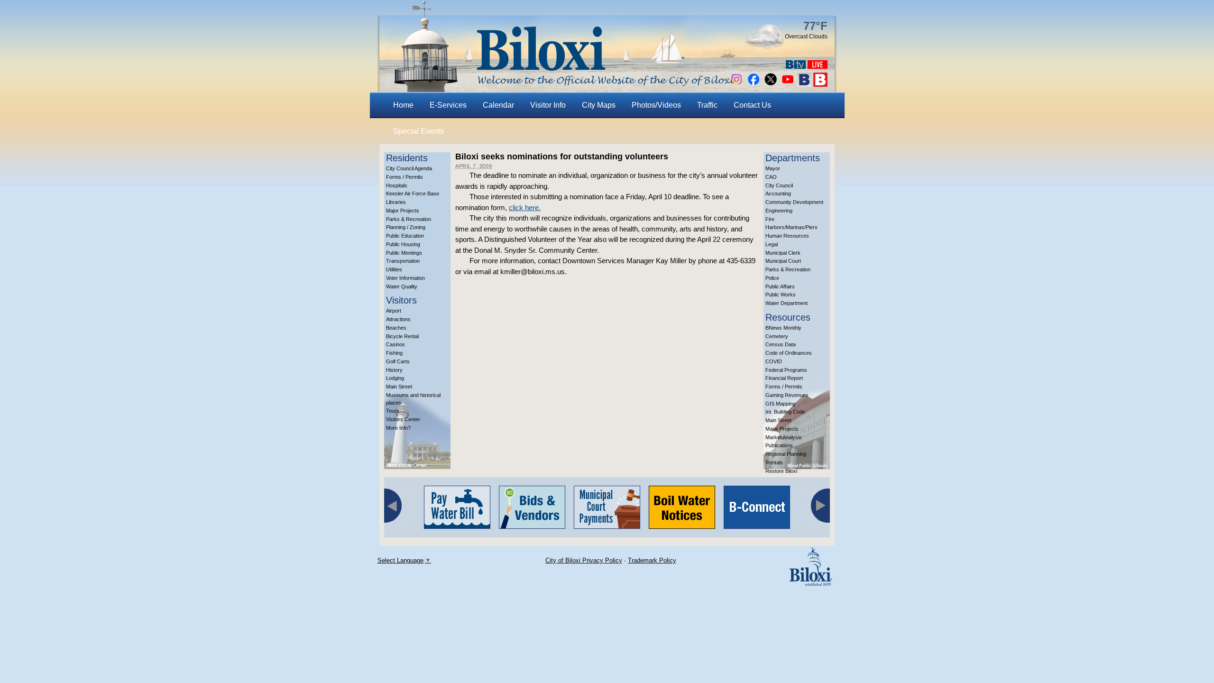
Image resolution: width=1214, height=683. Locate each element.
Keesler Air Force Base (412, 193)
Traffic (707, 105)
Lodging (395, 378)
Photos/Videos (656, 105)
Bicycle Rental (402, 336)
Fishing (394, 353)
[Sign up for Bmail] (804, 84)
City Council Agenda (409, 168)
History (394, 370)
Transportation (403, 261)
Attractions (398, 319)
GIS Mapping (780, 403)
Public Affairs (780, 286)
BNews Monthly (783, 328)
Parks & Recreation (408, 219)
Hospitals (396, 185)
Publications (779, 445)
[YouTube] (787, 84)
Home (403, 105)
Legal (771, 244)
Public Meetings (404, 253)
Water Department (786, 303)
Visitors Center (403, 419)
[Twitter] (770, 84)
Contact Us (752, 105)
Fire (769, 219)
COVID (773, 361)
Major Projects (402, 210)
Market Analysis (783, 437)
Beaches (396, 328)
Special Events (418, 131)
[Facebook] (753, 84)
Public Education (405, 236)
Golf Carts (398, 361)
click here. (525, 207)
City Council (779, 185)
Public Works (780, 294)
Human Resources (787, 236)
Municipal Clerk (782, 253)
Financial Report (784, 378)
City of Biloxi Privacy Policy (583, 560)
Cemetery (776, 336)
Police (772, 278)
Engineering (778, 210)
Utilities (394, 269)
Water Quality (401, 286)
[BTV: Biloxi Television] (796, 66)
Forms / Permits (404, 177)
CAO (771, 177)
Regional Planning (785, 454)
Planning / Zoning (405, 227)
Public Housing (403, 244)
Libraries (396, 202)
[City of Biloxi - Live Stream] (818, 66)
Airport (393, 311)
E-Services (448, 105)
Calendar (498, 105)
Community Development (794, 202)
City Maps (599, 105)
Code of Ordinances (788, 353)
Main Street (399, 386)
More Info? (398, 428)
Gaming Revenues (787, 395)
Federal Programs (786, 370)
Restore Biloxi (781, 471)
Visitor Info (548, 105)
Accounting (778, 193)
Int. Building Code (785, 412)
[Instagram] (736, 84)
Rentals (774, 462)
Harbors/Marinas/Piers (791, 227)
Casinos (395, 344)
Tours (392, 411)
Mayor (772, 168)
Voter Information (405, 278)
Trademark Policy (652, 560)
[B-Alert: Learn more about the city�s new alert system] (820, 84)
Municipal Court (783, 261)
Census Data (780, 344)
